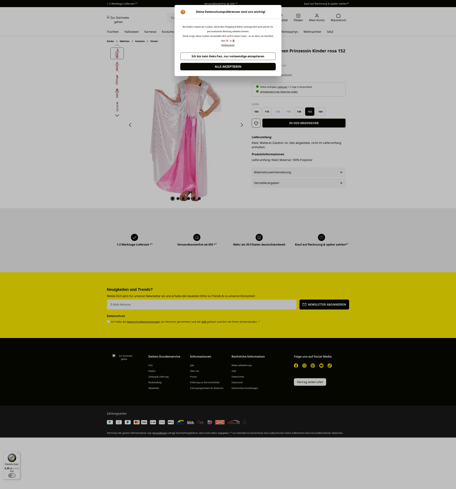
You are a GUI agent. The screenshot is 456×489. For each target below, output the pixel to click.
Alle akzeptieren (228, 67)
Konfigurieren (228, 45)
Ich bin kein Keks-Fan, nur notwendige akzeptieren (228, 56)
